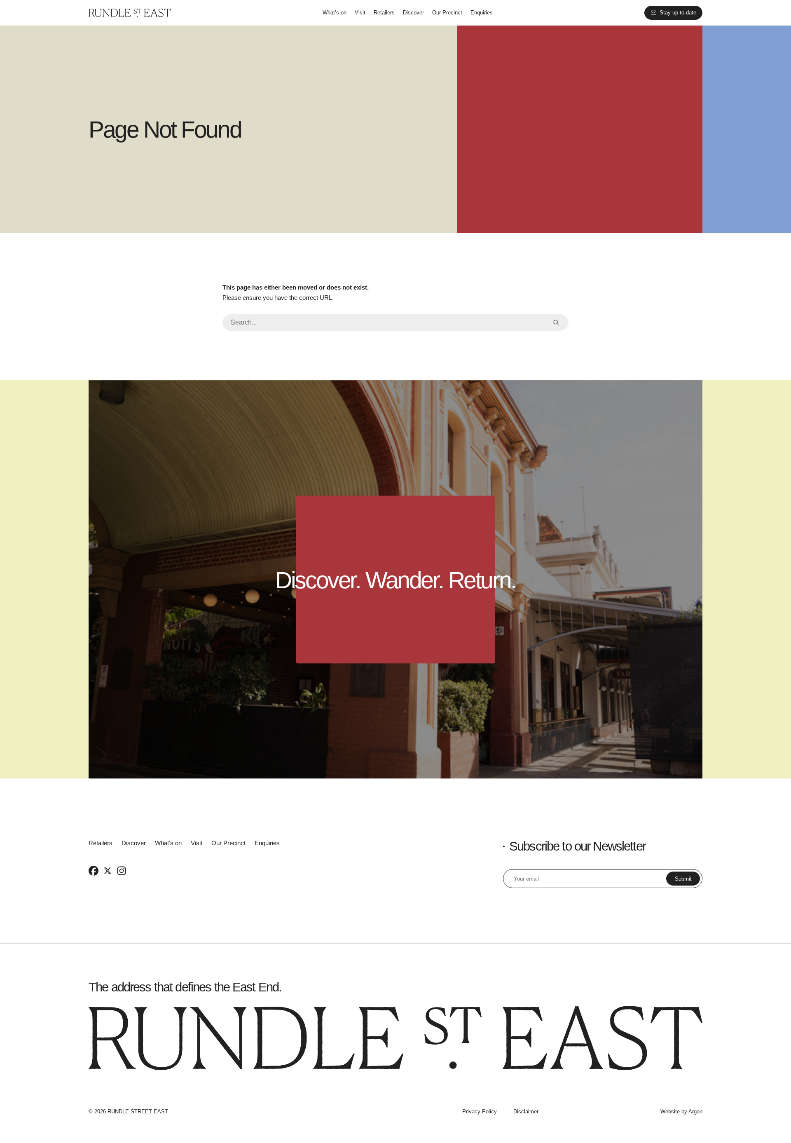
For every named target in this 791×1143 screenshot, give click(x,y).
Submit (683, 879)
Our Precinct (447, 12)
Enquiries (481, 12)
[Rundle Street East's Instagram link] (121, 870)
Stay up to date (678, 12)
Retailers (384, 12)
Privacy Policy (479, 1111)
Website (670, 1111)
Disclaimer (525, 1111)
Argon (695, 1111)
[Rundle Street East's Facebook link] (93, 870)
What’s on (334, 12)
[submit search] (556, 322)
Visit (360, 12)
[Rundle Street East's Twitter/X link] (107, 870)
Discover (413, 12)
